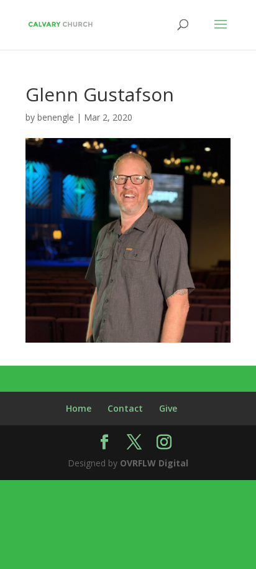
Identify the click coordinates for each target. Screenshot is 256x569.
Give (168, 408)
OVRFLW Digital (154, 463)
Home (78, 408)
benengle (55, 117)
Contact (125, 408)
